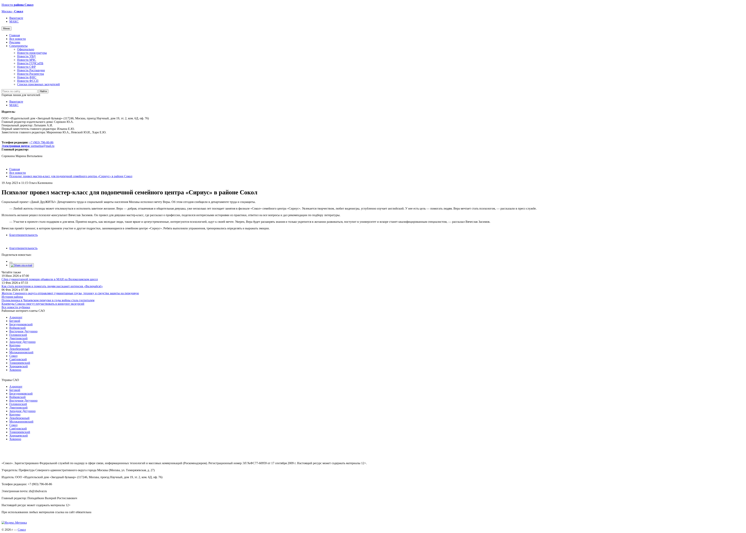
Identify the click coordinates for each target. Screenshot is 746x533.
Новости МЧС (26, 59)
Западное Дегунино (22, 341)
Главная (14, 35)
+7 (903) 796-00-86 (27, 144)
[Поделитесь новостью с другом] (21, 265)
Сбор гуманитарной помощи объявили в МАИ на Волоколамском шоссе (50, 279)
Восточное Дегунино (23, 331)
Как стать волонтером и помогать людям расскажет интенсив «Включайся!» (52, 286)
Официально (25, 49)
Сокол (13, 355)
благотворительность (23, 248)
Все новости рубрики (16, 307)
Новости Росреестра (30, 73)
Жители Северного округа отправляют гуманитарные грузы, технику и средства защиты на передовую (70, 293)
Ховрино (15, 369)
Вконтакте (16, 18)
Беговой (14, 320)
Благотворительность (23, 235)
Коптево (14, 345)
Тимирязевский (19, 362)
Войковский (17, 327)
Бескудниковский (21, 324)
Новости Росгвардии (31, 70)
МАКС (14, 21)
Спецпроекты (18, 45)
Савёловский (18, 359)
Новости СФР (26, 66)
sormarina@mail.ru (42, 146)
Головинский (18, 334)
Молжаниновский (21, 352)
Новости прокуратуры (32, 52)
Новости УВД (26, 56)
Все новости (17, 38)
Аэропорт (15, 317)
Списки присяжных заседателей (38, 84)
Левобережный (19, 348)
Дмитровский (18, 338)
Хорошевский (18, 366)
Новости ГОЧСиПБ (30, 63)
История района (12, 296)
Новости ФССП (27, 80)
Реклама (14, 42)
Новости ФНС (26, 77)
